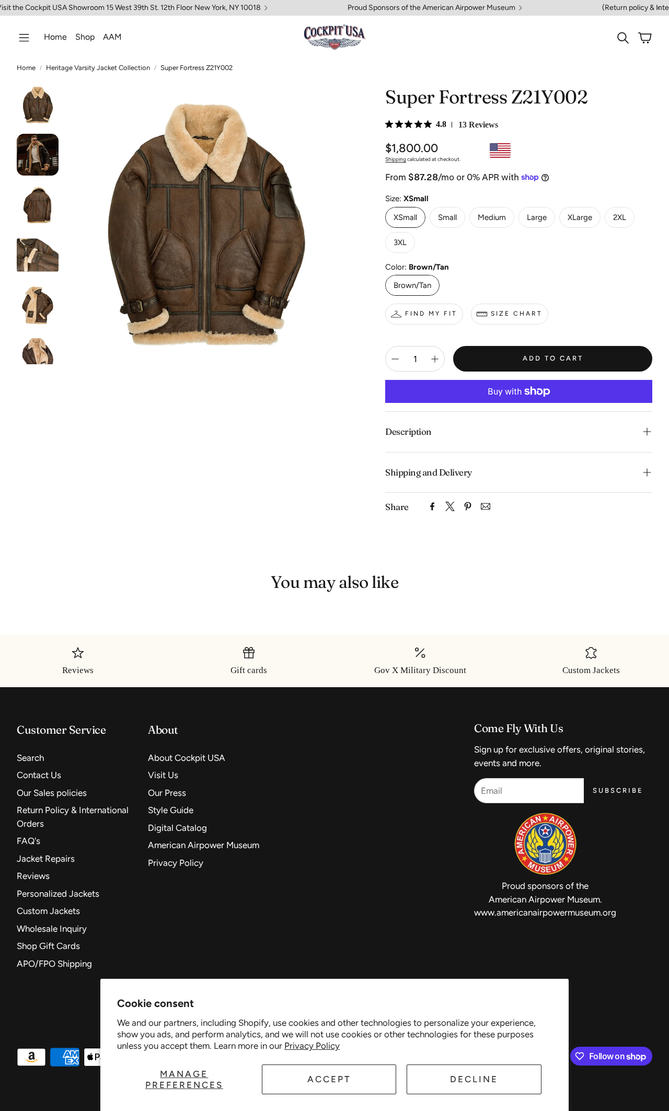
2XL (619, 217)
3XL (400, 242)
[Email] (485, 506)
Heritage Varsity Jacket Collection (98, 68)
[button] (24, 38)
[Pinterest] (467, 506)
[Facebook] (432, 506)
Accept (329, 1079)
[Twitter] (450, 506)
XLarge (580, 217)
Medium (492, 217)
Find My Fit (431, 313)
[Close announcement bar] (658, 8)
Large (537, 217)
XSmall (405, 217)
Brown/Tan (412, 285)
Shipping (395, 159)
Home (26, 68)
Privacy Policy (312, 1045)
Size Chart (517, 313)
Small (447, 217)
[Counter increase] (434, 359)
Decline (474, 1079)
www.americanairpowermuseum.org (545, 912)
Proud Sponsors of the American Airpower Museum (431, 7)
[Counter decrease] (395, 359)
